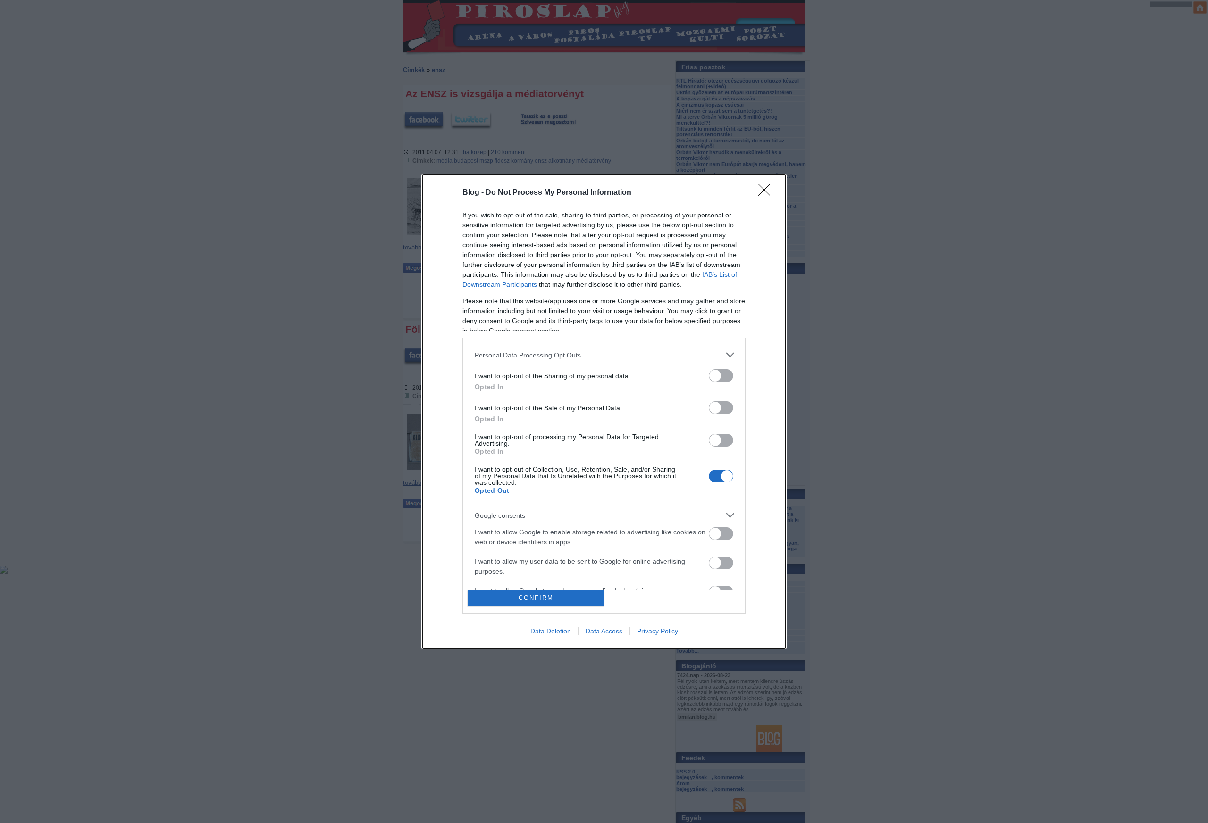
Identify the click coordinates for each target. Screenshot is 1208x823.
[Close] (767, 193)
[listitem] (604, 355)
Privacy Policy (657, 631)
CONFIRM (536, 597)
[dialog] (604, 411)
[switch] (721, 375)
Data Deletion (550, 631)
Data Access (604, 631)
